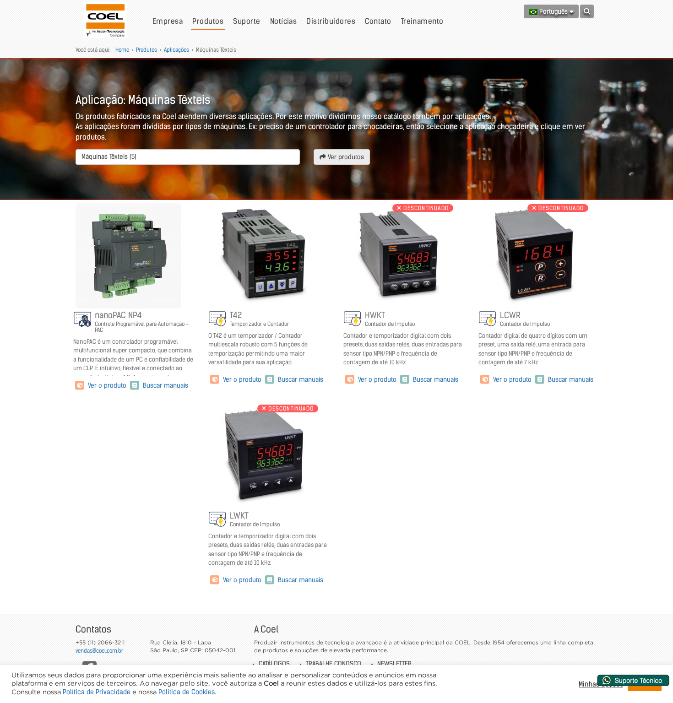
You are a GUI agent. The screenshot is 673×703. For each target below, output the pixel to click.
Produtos (207, 21)
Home (122, 49)
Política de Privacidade (96, 692)
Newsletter (394, 664)
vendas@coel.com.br (99, 650)
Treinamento (422, 21)
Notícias (283, 21)
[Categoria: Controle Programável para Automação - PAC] (82, 319)
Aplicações (176, 49)
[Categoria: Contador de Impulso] (218, 319)
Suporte (246, 21)
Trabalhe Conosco (333, 664)
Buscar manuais (164, 385)
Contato (378, 21)
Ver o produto (107, 385)
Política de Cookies (186, 692)
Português (553, 11)
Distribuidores (330, 21)
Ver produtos (345, 157)
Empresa (167, 21)
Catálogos (274, 664)
